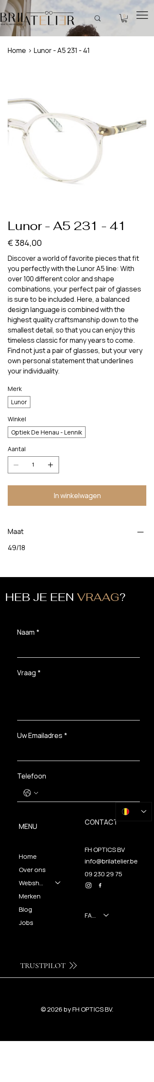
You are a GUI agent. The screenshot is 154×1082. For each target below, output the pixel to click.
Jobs (26, 922)
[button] (124, 18)
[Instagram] (88, 885)
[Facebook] (100, 885)
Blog (25, 909)
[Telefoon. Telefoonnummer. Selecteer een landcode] (30, 793)
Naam (28, 632)
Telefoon (31, 776)
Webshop (33, 882)
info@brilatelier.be (111, 861)
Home (28, 856)
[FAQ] (106, 915)
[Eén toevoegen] (50, 464)
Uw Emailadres (42, 735)
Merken (30, 896)
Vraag (29, 672)
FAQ (90, 915)
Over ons (32, 869)
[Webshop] (58, 883)
